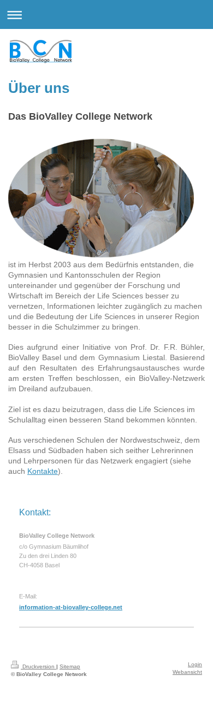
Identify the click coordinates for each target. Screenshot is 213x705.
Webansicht (187, 672)
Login (195, 664)
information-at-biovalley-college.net (70, 607)
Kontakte (42, 471)
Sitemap (70, 666)
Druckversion (38, 666)
